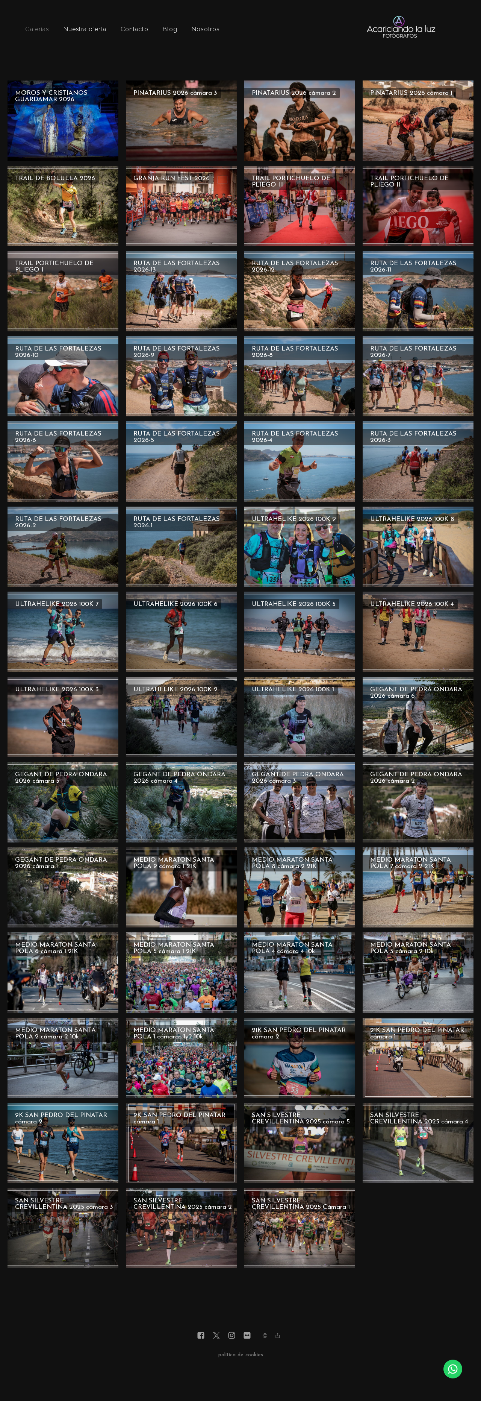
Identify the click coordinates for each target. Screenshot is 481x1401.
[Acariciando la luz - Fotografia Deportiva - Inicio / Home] (401, 39)
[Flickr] (247, 1336)
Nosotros (205, 29)
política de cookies (240, 1355)
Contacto (134, 29)
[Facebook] (201, 1336)
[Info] (264, 1337)
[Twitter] (216, 1336)
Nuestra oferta (85, 29)
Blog (170, 29)
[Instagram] (231, 1336)
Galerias (37, 29)
